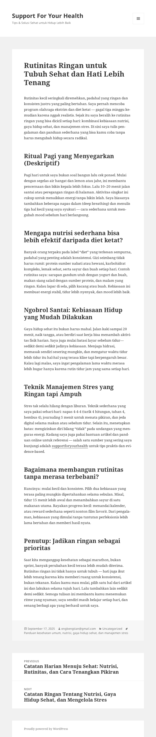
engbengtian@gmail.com (78, 629)
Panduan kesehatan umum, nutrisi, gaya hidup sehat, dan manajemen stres (76, 633)
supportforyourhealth (70, 445)
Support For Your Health (47, 16)
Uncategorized (112, 629)
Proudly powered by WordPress (46, 729)
